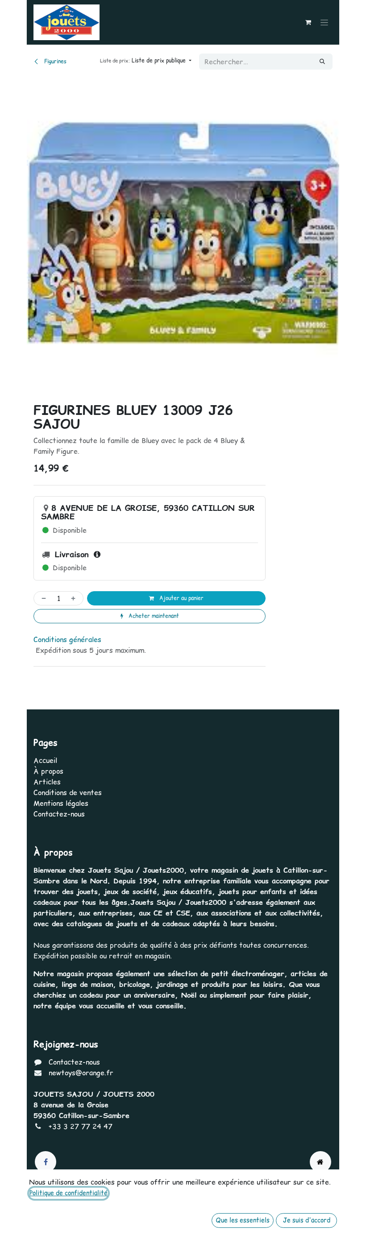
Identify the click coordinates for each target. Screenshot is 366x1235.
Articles (47, 782)
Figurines (54, 61)
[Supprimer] (42, 598)
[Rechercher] (322, 62)
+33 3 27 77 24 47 (80, 1126)
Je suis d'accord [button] (306, 1220)
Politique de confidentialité (68, 1193)
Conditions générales (67, 639)
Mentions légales (60, 803)
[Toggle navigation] (324, 22)
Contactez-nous (59, 814)
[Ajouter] (75, 598)
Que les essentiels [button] (243, 1220)
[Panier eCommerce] (308, 22)
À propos (48, 771)
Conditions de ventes (67, 792)
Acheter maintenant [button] (153, 616)
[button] (145, 61)
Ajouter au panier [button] (181, 598)
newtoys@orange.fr (81, 1073)
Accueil (45, 760)
